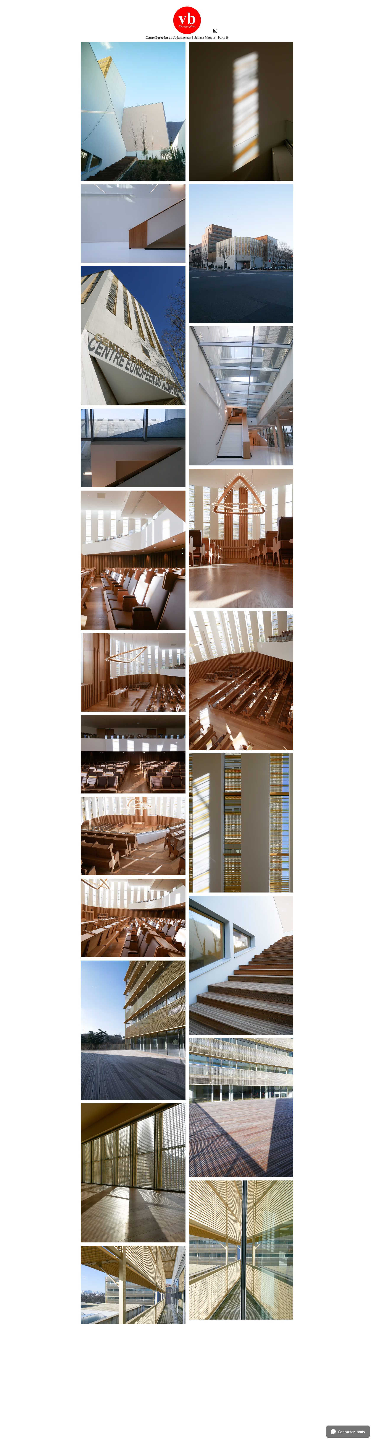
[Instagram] (215, 31)
